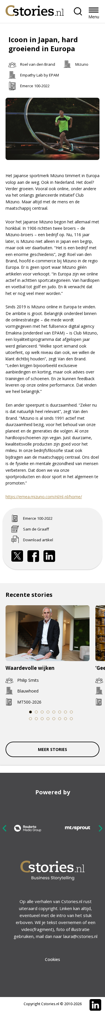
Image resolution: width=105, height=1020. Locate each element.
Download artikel (38, 539)
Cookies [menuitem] (52, 959)
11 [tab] (42, 718)
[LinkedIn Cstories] (95, 1005)
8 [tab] (71, 712)
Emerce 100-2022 (35, 85)
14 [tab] (60, 718)
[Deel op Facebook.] (33, 556)
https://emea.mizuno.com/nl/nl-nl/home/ (44, 496)
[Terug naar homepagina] (35, 9)
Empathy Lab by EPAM (39, 75)
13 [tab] (54, 718)
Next (100, 828)
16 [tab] (71, 718)
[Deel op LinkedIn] (49, 556)
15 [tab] (65, 718)
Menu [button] (93, 16)
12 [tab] (48, 718)
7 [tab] (65, 712)
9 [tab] (30, 718)
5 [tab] (54, 712)
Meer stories (52, 749)
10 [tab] (36, 718)
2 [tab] (36, 712)
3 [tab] (42, 712)
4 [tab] (48, 712)
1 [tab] (30, 712)
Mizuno (81, 64)
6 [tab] (60, 712)
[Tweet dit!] (17, 556)
